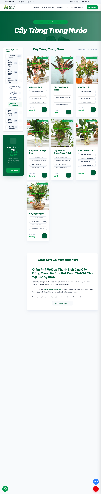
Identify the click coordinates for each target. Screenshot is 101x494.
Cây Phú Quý (35, 87)
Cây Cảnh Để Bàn (42, 58)
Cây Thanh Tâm (85, 150)
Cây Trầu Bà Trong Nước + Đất (62, 151)
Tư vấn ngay (92, 7)
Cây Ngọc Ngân (36, 213)
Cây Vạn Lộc (84, 87)
